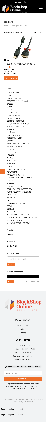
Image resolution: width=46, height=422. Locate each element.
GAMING (10, 141)
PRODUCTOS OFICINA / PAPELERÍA (19, 189)
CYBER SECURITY (13, 118)
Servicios (10, 200)
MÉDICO (10, 158)
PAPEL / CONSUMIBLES (15, 175)
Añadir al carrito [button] (11, 78)
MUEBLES (11, 166)
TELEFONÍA (11, 212)
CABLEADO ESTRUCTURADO (17, 101)
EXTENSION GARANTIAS (15, 135)
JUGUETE (10, 155)
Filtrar (10, 282)
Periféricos (11, 180)
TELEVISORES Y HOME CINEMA (18, 215)
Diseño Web (29, 401)
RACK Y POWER (13, 195)
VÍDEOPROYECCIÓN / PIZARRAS (18, 223)
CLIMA (9, 107)
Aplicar (10, 264)
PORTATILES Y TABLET (15, 186)
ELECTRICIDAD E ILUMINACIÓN (18, 124)
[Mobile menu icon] (41, 8)
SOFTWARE (11, 209)
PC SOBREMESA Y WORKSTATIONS (20, 178)
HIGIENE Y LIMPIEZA (14, 146)
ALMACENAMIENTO (14, 92)
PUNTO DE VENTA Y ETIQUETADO (19, 192)
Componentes (12, 112)
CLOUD (9, 109)
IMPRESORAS (12, 152)
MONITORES (11, 161)
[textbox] (23, 258)
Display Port (11, 246)
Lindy (9, 234)
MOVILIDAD (11, 163)
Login (19, 2)
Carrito (28, 2)
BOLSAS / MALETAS (14, 98)
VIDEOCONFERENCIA (14, 220)
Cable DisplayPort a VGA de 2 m (19, 64)
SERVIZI (10, 206)
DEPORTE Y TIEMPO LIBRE (16, 121)
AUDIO (9, 95)
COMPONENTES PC (14, 115)
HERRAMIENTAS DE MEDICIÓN (18, 144)
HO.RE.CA (10, 149)
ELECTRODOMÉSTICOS (15, 126)
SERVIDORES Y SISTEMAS (16, 203)
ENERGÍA (10, 129)
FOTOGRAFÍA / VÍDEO (14, 138)
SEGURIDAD (11, 197)
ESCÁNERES (11, 132)
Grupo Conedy (18, 401)
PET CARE (10, 183)
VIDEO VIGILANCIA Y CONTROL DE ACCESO (22, 217)
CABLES (10, 104)
